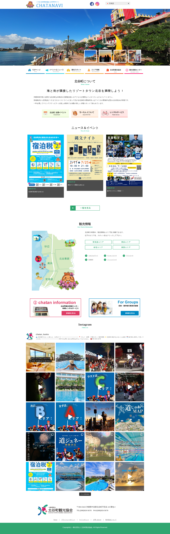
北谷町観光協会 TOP (36, 70)
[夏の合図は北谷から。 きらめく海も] (129, 476)
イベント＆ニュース (55, 70)
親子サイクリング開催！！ (115, 191)
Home (55, 520)
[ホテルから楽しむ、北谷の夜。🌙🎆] (99, 446)
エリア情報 (95, 70)
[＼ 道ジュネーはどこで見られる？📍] (129, 416)
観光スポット (75, 70)
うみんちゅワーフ (93, 255)
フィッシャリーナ (112, 259)
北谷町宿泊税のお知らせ (36, 191)
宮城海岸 (90, 259)
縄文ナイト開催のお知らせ (76, 185)
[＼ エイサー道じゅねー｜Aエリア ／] (70, 416)
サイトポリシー (84, 520)
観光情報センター (134, 70)
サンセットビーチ (112, 255)
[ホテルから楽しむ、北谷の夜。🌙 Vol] (40, 446)
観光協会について (110, 520)
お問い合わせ (97, 520)
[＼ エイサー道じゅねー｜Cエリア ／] (99, 387)
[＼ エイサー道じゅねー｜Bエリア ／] (40, 416)
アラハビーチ (129, 255)
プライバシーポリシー (68, 520)
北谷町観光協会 (114, 70)
